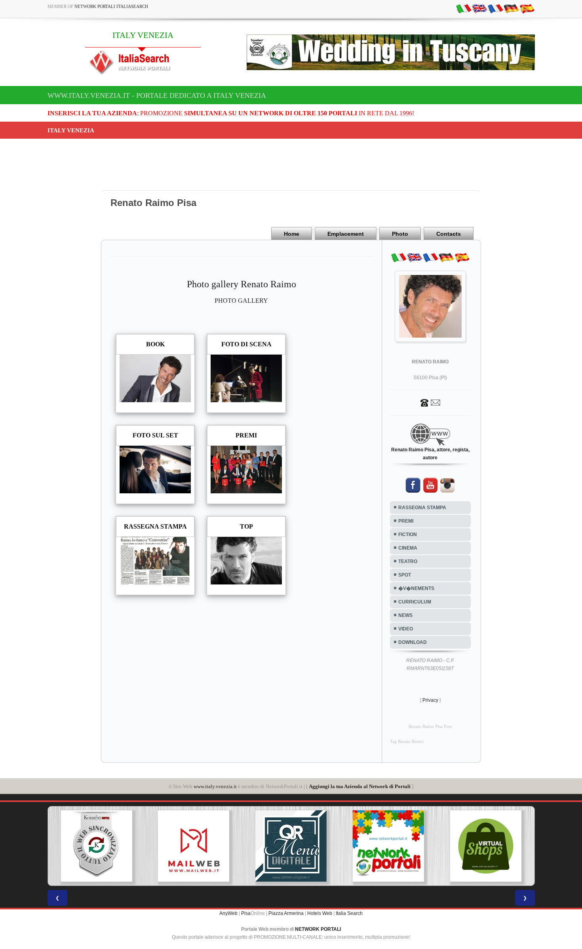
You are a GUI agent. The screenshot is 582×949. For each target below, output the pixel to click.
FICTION (407, 534)
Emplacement (345, 234)
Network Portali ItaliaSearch (111, 6)
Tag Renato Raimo (407, 741)
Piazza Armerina (286, 913)
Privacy (430, 700)
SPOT (404, 575)
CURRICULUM (414, 602)
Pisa (246, 913)
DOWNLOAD (412, 642)
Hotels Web (319, 913)
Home (291, 234)
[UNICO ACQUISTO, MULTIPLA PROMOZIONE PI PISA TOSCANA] (388, 846)
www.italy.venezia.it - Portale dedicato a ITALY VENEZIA (157, 95)
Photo (400, 234)
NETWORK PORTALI (318, 929)
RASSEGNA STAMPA (422, 507)
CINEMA (407, 548)
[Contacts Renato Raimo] (430, 402)
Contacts (448, 234)
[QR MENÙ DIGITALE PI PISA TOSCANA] (291, 846)
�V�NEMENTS (416, 588)
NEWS (405, 615)
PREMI (405, 521)
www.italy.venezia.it (215, 786)
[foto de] (511, 8)
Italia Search (349, 913)
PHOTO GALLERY (241, 300)
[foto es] (527, 8)
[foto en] (479, 8)
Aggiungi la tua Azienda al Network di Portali (360, 786)
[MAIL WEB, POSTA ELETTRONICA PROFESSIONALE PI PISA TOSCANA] (193, 846)
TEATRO (407, 561)
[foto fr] (495, 8)
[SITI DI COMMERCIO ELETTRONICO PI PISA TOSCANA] (485, 846)
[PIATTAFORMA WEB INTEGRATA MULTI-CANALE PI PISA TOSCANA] (96, 846)
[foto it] (464, 8)
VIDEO (405, 629)
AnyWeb (228, 913)
